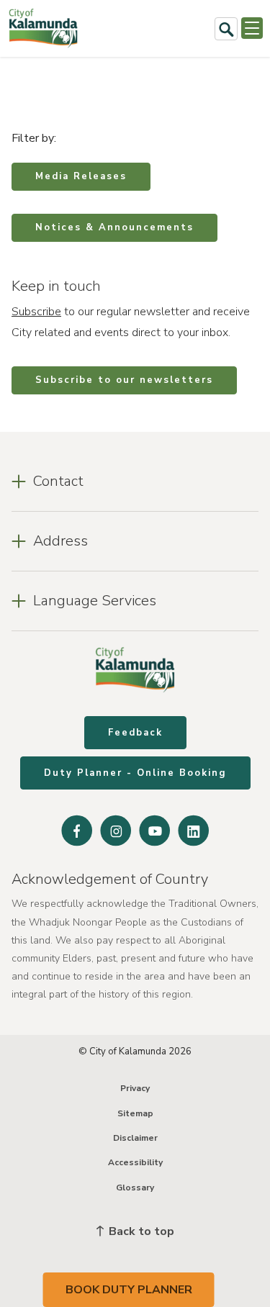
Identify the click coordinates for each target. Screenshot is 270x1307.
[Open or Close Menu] (252, 28)
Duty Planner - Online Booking (135, 772)
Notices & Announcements (114, 227)
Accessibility (135, 1162)
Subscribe (36, 312)
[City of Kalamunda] (43, 28)
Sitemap (135, 1113)
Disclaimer (135, 1138)
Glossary (135, 1187)
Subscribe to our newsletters (124, 380)
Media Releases (81, 176)
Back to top (140, 1231)
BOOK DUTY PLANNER (129, 1290)
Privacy (135, 1088)
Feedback (135, 732)
